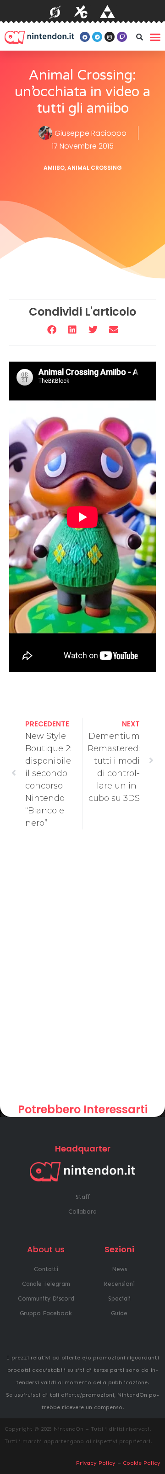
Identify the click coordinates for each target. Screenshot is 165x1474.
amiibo (54, 168)
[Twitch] (122, 37)
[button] (139, 37)
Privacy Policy (96, 1463)
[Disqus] (82, 970)
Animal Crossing (94, 168)
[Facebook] (85, 37)
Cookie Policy (141, 1463)
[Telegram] (97, 37)
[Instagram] (109, 37)
